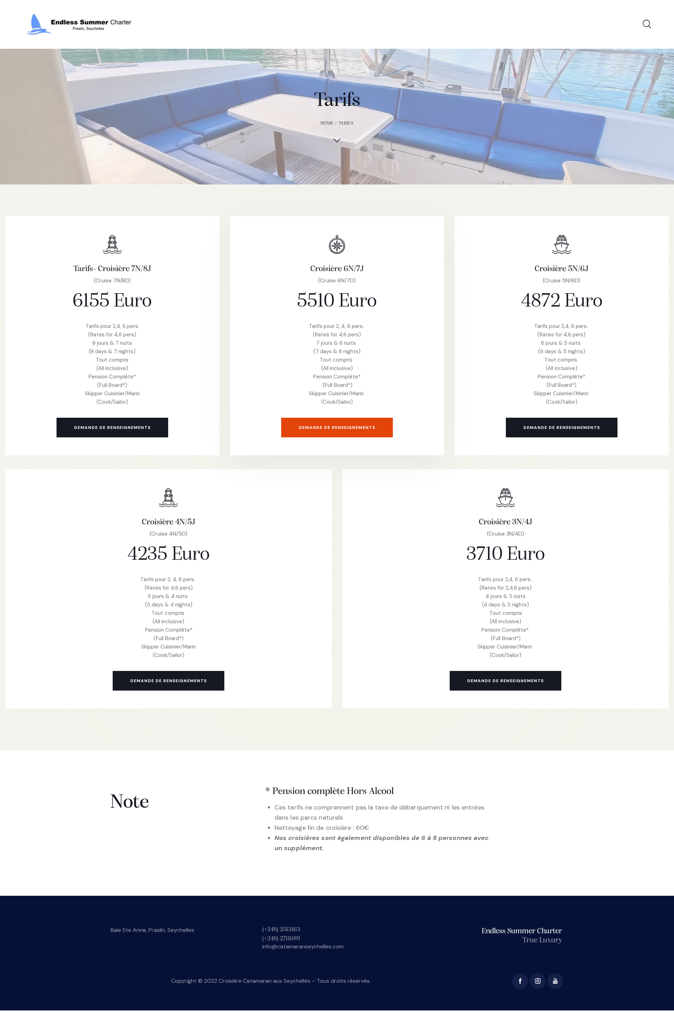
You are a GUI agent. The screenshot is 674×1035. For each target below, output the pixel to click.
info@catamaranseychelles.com (303, 946)
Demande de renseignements (112, 427)
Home (327, 123)
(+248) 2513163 (281, 930)
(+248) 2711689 (282, 939)
